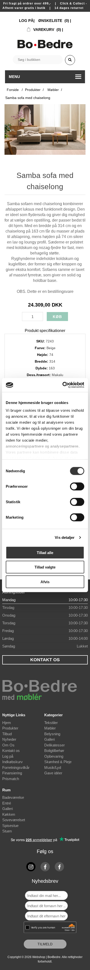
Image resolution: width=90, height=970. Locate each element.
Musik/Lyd (52, 767)
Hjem (6, 723)
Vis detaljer (64, 537)
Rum (6, 790)
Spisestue (10, 825)
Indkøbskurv (12, 762)
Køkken (8, 814)
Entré (6, 803)
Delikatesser (54, 745)
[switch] (77, 486)
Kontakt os (11, 750)
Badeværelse (13, 797)
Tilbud (7, 734)
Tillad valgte (45, 567)
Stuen (7, 831)
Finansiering (12, 773)
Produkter (10, 728)
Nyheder (9, 739)
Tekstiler (51, 723)
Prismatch (10, 779)
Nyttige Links (13, 715)
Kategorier (53, 715)
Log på (7, 756)
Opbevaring (53, 756)
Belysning (52, 734)
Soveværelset (13, 820)
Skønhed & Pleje (58, 762)
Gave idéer (53, 773)
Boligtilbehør (54, 750)
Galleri (49, 739)
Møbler (50, 728)
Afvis (45, 581)
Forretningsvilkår (16, 767)
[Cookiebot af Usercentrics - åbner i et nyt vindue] (63, 385)
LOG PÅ (26, 20)
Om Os (8, 745)
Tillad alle (45, 552)
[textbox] (38, 59)
